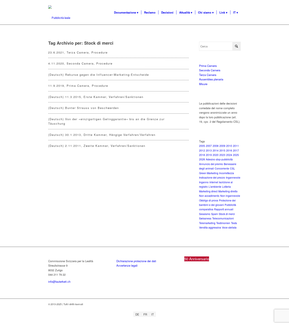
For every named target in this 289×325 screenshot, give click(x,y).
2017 (236, 150)
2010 (229, 145)
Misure (203, 84)
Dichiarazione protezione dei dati (136, 261)
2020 (216, 155)
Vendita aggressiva (210, 227)
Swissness (205, 218)
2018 (202, 155)
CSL (232, 168)
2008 (216, 145)
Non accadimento (209, 195)
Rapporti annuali (223, 209)
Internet (213, 182)
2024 (229, 155)
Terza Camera (207, 75)
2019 (209, 155)
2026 (202, 159)
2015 (222, 150)
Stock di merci (227, 214)
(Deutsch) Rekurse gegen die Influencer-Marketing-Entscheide (98, 75)
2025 (236, 155)
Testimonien (223, 223)
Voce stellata (229, 227)
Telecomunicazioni (223, 218)
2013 (209, 150)
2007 (209, 145)
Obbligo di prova (208, 200)
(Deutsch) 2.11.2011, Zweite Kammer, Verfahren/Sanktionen (96, 146)
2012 (202, 150)
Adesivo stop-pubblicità (219, 159)
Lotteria (226, 186)
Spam (214, 214)
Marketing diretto (228, 191)
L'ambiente (215, 186)
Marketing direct (208, 191)
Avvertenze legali (127, 265)
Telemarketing (207, 223)
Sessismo (204, 214)
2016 (229, 150)
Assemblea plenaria (211, 79)
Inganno (204, 182)
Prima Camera (208, 66)
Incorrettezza (226, 173)
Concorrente (222, 168)
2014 (216, 150)
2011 (236, 145)
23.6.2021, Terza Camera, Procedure (78, 52)
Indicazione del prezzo (212, 177)
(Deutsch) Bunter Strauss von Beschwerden (83, 108)
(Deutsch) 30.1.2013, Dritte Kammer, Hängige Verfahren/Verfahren (102, 135)
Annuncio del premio (211, 164)
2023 (222, 155)
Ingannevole (233, 177)
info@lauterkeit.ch (59, 282)
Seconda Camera (209, 70)
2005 (202, 145)
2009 (222, 145)
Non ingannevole (230, 195)
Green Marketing (208, 173)
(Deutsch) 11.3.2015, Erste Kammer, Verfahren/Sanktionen (95, 97)
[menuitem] (126, 12)
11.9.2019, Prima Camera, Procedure (78, 86)
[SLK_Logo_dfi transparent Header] (59, 17)
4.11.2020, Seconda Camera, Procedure (80, 63)
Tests (234, 223)
